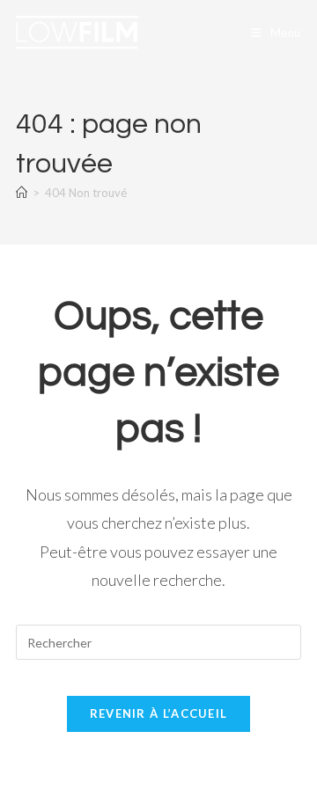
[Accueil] (21, 193)
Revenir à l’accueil (159, 713)
